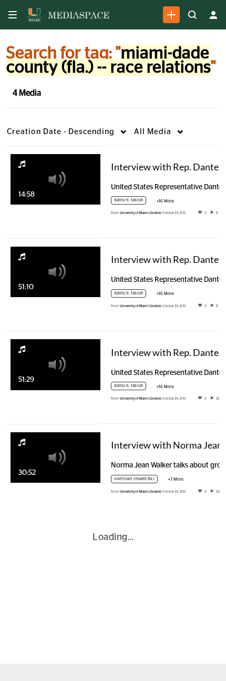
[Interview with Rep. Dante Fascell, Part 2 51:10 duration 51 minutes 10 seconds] (55, 272)
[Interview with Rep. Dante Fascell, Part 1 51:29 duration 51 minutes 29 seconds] (55, 364)
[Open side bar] (12, 14)
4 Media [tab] (27, 93)
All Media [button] (152, 132)
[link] (171, 14)
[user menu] (213, 14)
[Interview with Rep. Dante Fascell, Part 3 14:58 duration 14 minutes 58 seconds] (55, 178)
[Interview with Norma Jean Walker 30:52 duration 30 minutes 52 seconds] (55, 457)
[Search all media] (192, 14)
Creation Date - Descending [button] (61, 132)
